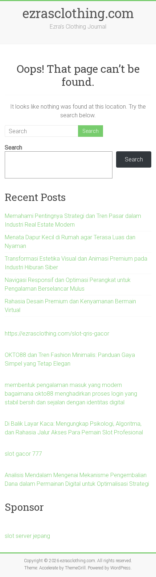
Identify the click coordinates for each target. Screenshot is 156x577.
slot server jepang (27, 535)
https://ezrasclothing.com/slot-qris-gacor (57, 333)
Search (13, 147)
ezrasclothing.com (78, 13)
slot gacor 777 (23, 453)
